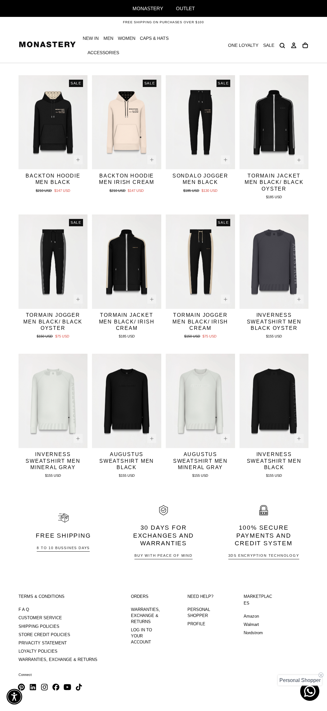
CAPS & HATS (154, 38)
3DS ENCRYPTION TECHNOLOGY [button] (263, 555)
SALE (268, 45)
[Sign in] (293, 45)
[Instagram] (44, 687)
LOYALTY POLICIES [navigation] (38, 651)
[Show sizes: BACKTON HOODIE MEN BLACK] (78, 160)
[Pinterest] (21, 687)
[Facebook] (56, 687)
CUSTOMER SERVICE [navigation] (40, 618)
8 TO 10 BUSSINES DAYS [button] (63, 548)
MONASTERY (148, 8)
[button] (282, 45)
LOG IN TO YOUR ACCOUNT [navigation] (141, 636)
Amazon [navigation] (251, 616)
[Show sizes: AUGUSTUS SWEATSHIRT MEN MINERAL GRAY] (225, 438)
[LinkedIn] (33, 687)
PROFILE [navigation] (196, 624)
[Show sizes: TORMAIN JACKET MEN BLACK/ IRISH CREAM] (152, 299)
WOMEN (126, 38)
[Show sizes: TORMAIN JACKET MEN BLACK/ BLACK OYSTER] (299, 160)
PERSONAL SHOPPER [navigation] (198, 612)
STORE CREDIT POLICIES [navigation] (44, 635)
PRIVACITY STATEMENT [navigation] (43, 643)
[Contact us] (309, 691)
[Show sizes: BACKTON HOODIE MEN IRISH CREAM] (152, 160)
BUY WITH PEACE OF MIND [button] (163, 555)
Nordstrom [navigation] (253, 633)
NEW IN (91, 38)
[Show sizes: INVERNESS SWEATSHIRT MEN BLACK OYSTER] (299, 299)
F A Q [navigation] (24, 609)
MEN (108, 38)
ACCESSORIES (103, 52)
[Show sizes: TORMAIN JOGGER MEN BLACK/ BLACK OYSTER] (78, 299)
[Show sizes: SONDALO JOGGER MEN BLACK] (225, 160)
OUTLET (185, 8)
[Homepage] (47, 45)
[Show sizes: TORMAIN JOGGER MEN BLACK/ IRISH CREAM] (225, 299)
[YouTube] (67, 687)
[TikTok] (79, 687)
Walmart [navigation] (251, 624)
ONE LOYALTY (243, 45)
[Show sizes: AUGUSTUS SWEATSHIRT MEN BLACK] (152, 438)
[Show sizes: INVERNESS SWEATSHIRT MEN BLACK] (299, 438)
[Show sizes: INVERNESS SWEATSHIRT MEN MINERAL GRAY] (78, 438)
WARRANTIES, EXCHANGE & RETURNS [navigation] (58, 659)
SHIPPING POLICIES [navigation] (39, 626)
